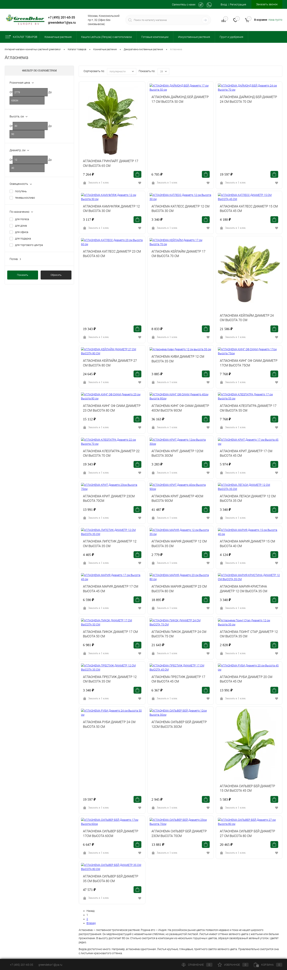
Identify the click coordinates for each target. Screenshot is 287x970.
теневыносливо (25, 197)
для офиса (21, 232)
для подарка (23, 238)
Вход (224, 4)
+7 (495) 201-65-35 (61, 17)
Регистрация (238, 4)
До (50, 92)
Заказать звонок (267, 4)
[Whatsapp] (209, 4)
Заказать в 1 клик (98, 182)
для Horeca (22, 219)
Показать (22, 274)
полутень (21, 191)
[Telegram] (200, 4)
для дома (21, 225)
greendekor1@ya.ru (62, 22)
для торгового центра (29, 245)
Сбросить (56, 274)
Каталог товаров (25, 36)
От (11, 92)
